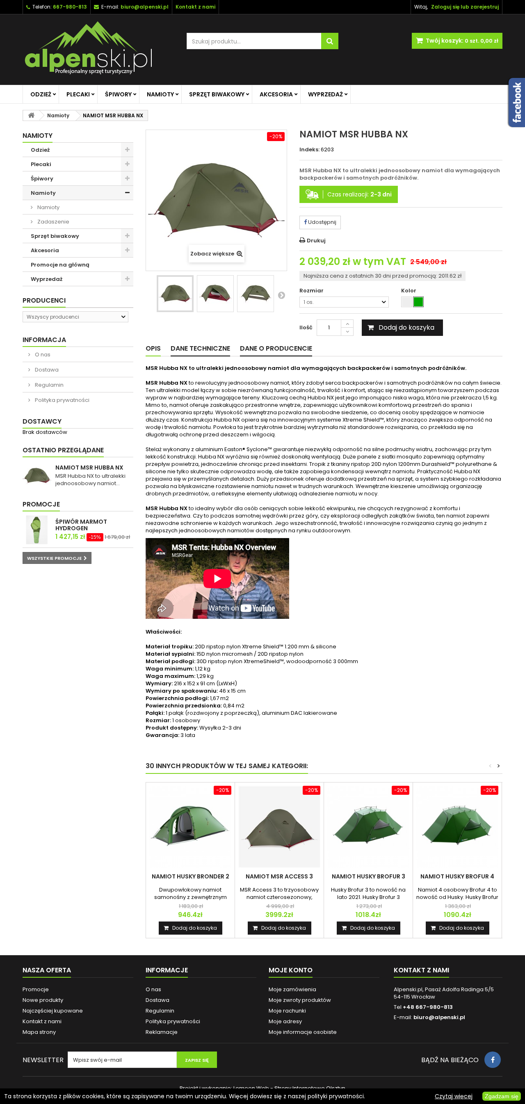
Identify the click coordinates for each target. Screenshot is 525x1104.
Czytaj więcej (453, 1096)
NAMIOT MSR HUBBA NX (89, 467)
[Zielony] (418, 301)
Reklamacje (162, 1032)
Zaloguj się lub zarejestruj (465, 6)
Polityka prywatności (61, 400)
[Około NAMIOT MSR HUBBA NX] (37, 475)
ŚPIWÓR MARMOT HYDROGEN (81, 525)
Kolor (409, 290)
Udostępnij (321, 222)
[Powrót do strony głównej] (31, 115)
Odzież (40, 94)
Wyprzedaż (325, 94)
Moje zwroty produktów (300, 1000)
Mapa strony (39, 1032)
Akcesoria (276, 94)
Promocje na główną (60, 265)
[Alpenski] (98, 50)
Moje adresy (285, 1021)
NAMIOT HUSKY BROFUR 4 (457, 876)
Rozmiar (312, 290)
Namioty (160, 94)
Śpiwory (118, 94)
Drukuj (316, 240)
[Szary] (406, 301)
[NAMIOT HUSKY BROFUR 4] (457, 827)
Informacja (44, 339)
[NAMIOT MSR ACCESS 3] (279, 827)
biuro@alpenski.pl (145, 6)
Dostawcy (42, 421)
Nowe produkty (43, 1000)
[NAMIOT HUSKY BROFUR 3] (368, 827)
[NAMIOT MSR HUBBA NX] (175, 294)
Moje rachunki (287, 1011)
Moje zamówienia (292, 989)
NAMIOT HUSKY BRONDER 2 (190, 876)
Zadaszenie (52, 222)
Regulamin (49, 385)
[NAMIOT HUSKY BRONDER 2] (190, 827)
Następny (281, 295)
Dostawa (46, 370)
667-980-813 (70, 6)
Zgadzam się (501, 1096)
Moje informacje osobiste (303, 1032)
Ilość (306, 327)
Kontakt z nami (42, 1021)
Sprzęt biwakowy (216, 94)
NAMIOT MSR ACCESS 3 (279, 876)
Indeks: (309, 149)
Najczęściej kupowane (53, 1011)
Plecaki (78, 94)
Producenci (44, 300)
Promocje (41, 504)
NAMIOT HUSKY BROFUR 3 (368, 876)
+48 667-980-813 (428, 1007)
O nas (42, 354)
